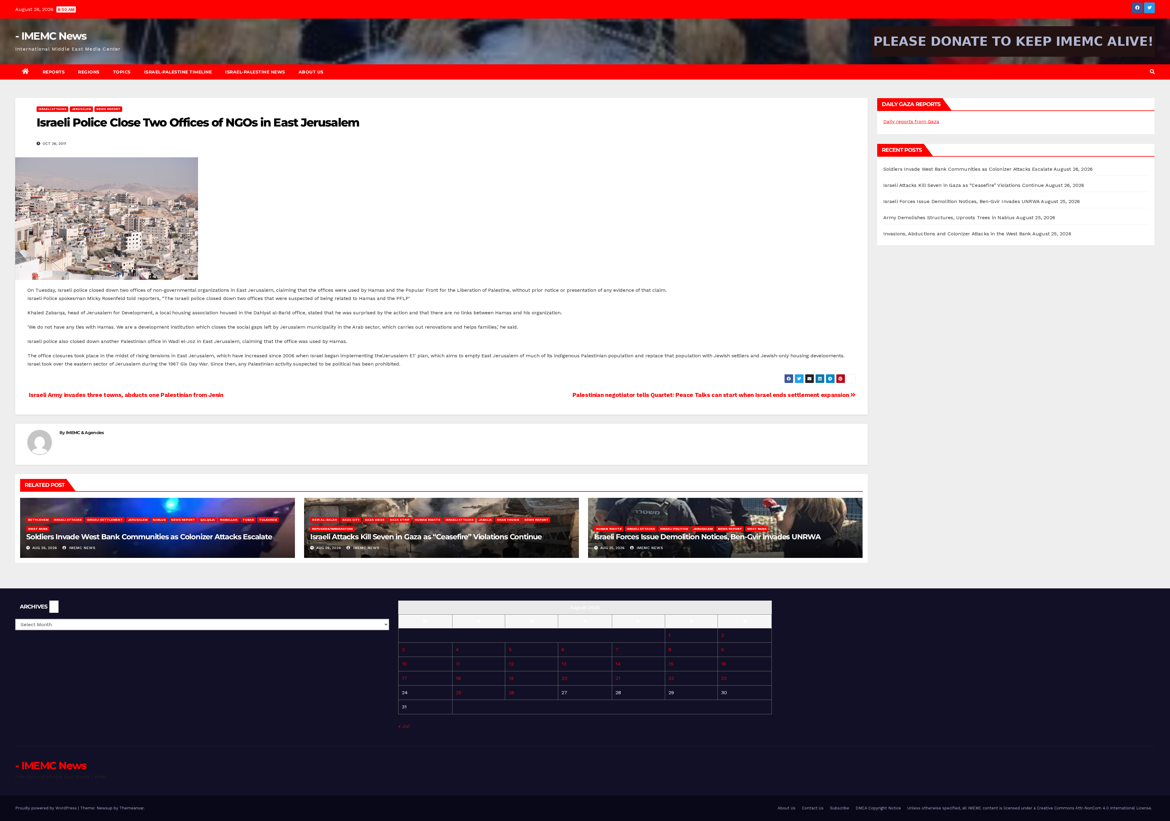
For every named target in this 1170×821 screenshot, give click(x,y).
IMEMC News (82, 548)
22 (671, 678)
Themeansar (131, 808)
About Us (311, 72)
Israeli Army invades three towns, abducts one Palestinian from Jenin (125, 394)
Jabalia (485, 519)
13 (564, 664)
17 (404, 678)
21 (617, 678)
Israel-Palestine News (255, 72)
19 (511, 678)
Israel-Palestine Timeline (178, 72)
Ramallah (228, 519)
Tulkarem (268, 519)
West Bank (38, 528)
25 (458, 692)
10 (404, 664)
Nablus (159, 519)
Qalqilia (207, 519)
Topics (122, 72)
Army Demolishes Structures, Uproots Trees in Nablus (949, 217)
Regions (89, 72)
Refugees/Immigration (332, 528)
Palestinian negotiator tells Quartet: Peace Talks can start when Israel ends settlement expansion (711, 394)
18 (458, 678)
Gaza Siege (375, 519)
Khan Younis (508, 519)
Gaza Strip (400, 519)
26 (511, 692)
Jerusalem (81, 109)
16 (723, 664)
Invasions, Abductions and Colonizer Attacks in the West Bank (957, 234)
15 (670, 664)
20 (564, 678)
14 (618, 664)
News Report (108, 109)
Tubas (248, 519)
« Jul (404, 726)
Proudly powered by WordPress (46, 808)
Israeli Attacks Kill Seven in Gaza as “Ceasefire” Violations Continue (426, 536)
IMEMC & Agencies (85, 432)
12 (511, 664)
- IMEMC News (51, 36)
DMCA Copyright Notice (878, 808)
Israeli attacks (52, 109)
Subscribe (839, 808)
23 (724, 678)
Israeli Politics (674, 528)
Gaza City (351, 519)
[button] (1152, 72)
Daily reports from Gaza (911, 121)
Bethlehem (38, 519)
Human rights (427, 519)
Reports (54, 72)
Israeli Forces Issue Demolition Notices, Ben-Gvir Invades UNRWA (707, 536)
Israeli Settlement (105, 519)
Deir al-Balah (324, 519)
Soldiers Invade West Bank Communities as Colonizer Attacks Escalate (149, 536)
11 (458, 664)
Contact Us (813, 808)
